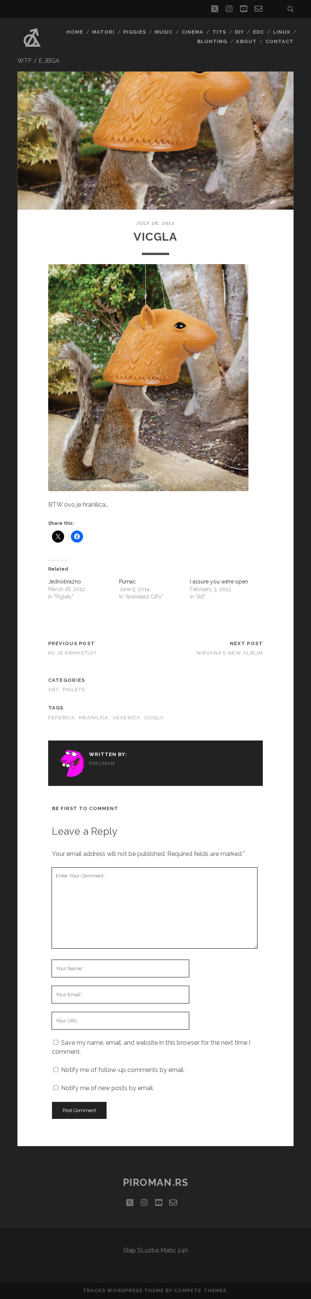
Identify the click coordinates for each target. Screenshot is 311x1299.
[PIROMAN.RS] (32, 48)
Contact (279, 41)
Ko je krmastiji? (72, 653)
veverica (126, 717)
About (246, 41)
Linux (281, 32)
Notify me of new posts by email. (107, 1088)
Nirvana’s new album (229, 653)
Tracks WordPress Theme (123, 1290)
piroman (102, 763)
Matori (103, 32)
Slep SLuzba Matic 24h (155, 1250)
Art (53, 689)
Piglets (74, 689)
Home (74, 32)
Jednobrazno (64, 582)
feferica (61, 717)
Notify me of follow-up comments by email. (123, 1069)
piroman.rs (155, 1182)
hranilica (94, 717)
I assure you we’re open (219, 582)
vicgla (154, 717)
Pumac (127, 582)
